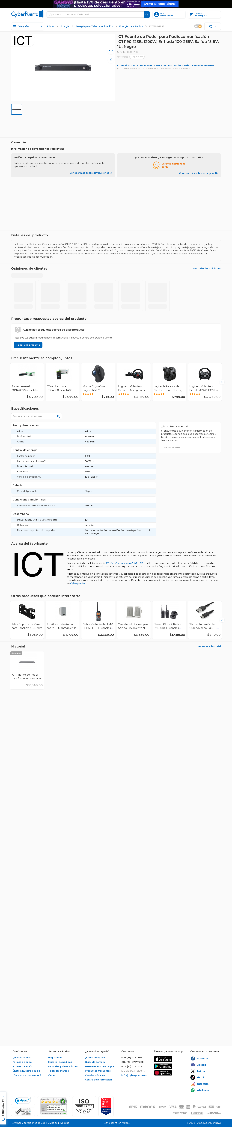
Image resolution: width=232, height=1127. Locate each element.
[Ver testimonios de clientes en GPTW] (106, 1106)
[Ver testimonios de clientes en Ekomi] (53, 1106)
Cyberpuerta (77, 579)
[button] (84, 1106)
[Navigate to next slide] (219, 208)
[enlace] (163, 1059)
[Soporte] (212, 26)
